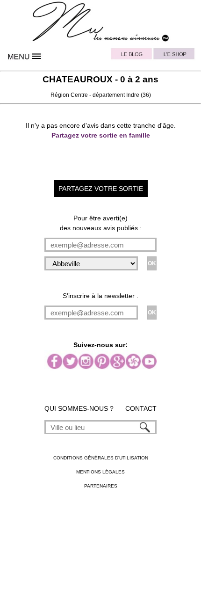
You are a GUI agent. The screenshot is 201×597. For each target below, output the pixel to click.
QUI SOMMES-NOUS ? (79, 408)
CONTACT (141, 408)
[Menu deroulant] (25, 56)
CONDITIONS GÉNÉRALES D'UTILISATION (100, 457)
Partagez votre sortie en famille (100, 135)
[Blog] (132, 56)
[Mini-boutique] (176, 56)
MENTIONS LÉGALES (100, 471)
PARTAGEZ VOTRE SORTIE (100, 188)
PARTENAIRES (100, 485)
